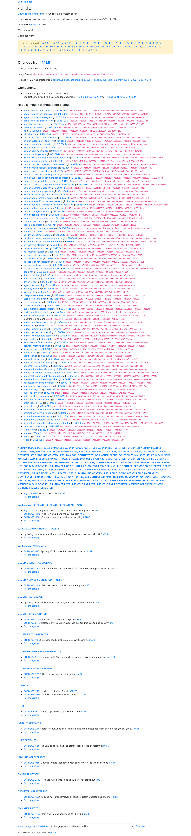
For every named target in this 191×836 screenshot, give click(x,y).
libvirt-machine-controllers (37, 312)
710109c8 (59, 261)
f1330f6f (54, 298)
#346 (78, 619)
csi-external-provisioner (36, 248)
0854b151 (59, 315)
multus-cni (29, 325)
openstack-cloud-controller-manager (43, 376)
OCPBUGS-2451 (31, 691)
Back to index (25, 1)
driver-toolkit (30, 281)
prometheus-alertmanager (37, 409)
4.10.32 (70, 46)
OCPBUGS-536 (31, 517)
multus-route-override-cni (37, 332)
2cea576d (53, 251)
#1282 (87, 813)
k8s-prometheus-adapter (36, 295)
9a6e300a (62, 114)
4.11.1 (156, 46)
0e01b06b (58, 161)
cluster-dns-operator (32, 613)
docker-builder (31, 275)
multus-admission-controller (38, 322)
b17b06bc (61, 117)
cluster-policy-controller (36, 208)
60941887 (62, 386)
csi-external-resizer (33, 251)
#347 (113, 622)
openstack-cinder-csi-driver (38, 369)
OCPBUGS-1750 (31, 813)
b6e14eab (61, 312)
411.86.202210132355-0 (118, 96)
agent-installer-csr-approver (38, 114)
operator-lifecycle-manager (38, 386)
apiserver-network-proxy (36, 124)
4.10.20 (80, 43)
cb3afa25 (63, 412)
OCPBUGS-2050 (32, 619)
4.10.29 (37, 46)
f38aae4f (62, 322)
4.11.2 (25, 50)
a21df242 (78, 157)
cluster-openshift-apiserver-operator (42, 201)
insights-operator (29, 723)
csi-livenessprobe (32, 258)
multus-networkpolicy (35, 329)
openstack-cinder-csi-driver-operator (43, 372)
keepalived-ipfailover (34, 298)
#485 (116, 796)
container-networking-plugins (39, 228)
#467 (79, 674)
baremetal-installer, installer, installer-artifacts (50, 504)
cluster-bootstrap (32, 147)
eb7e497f (67, 379)
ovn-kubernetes (28, 808)
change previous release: (66, 826)
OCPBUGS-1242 (32, 513)
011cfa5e (37, 433)
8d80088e (46, 355)
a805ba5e (51, 302)
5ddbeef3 (71, 201)
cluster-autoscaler (31, 596)
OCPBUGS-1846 (32, 585)
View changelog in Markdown (33, 826)
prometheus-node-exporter (38, 416)
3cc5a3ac (44, 325)
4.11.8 (83, 50)
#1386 (111, 657)
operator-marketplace (32, 791)
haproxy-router (31, 288)
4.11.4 (44, 50)
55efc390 (68, 174)
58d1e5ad (62, 191)
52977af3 (64, 198)
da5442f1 (55, 245)
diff (134, 96)
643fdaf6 (56, 329)
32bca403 (46, 339)
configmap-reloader (34, 221)
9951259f (65, 335)
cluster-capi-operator (34, 154)
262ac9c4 (35, 130)
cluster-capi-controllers (35, 150)
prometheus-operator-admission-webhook (46, 423)
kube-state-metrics (33, 305)
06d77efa (55, 154)
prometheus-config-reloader (38, 412)
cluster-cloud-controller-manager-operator (46, 157)
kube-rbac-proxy (32, 302)
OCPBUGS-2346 (32, 728)
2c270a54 (61, 144)
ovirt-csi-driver (31, 392)
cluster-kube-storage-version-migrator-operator (49, 184)
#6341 (83, 513)
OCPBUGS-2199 (31, 657)
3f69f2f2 (60, 234)
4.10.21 (91, 43)
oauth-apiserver (28, 774)
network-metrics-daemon (36, 345)
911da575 (64, 362)
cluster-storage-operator (36, 211)
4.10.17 (58, 43)
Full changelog (31, 496)
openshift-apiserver (33, 359)
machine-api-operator (31, 757)
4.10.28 (26, 46)
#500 (117, 568)
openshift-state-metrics (36, 365)
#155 (83, 711)
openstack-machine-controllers (39, 382)
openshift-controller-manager (39, 362)
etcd (21, 706)
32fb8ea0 (59, 295)
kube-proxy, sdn (28, 740)
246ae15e (62, 369)
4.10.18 (69, 43)
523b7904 (60, 332)
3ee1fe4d (60, 187)
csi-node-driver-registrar (36, 261)
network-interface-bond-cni (38, 342)
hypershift (28, 292)
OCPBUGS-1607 (31, 640)
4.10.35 (103, 46)
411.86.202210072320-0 (89, 96)
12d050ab (84, 184)
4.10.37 (125, 46)
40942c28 (62, 416)
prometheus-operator (34, 419)
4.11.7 (73, 50)
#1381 (63, 493)
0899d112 (54, 426)
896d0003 (53, 305)
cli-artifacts (29, 134)
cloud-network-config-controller (40, 579)
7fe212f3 (41, 231)
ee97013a (66, 382)
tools (26, 439)
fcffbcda (61, 140)
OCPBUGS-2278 (32, 568)
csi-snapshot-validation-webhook (41, 268)
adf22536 (59, 194)
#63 (88, 585)
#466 (106, 745)
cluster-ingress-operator (36, 171)
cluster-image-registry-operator (40, 167)
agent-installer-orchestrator (38, 120)
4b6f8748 (53, 359)
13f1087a (58, 171)
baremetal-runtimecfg (32, 545)
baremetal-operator (33, 127)
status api (35, 24)
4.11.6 (63, 50)
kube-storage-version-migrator (39, 308)
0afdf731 (58, 255)
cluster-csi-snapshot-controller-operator (44, 164)
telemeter (28, 429)
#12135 (82, 694)
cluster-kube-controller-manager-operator (45, 177)
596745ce (66, 308)
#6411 (98, 510)
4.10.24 (124, 43)
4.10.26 (147, 43)
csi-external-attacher (34, 245)
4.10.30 (48, 46)
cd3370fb (49, 392)
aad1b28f (46, 352)
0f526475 (60, 110)
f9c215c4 (57, 150)
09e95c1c (48, 275)
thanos (27, 436)
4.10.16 (47, 43)
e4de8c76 (59, 211)
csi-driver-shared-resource (37, 234)
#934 (92, 640)
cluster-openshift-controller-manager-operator (48, 204)
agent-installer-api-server (36, 110)
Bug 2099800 (30, 493)
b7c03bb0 (54, 221)
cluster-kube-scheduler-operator (40, 181)
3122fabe (53, 127)
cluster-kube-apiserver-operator (39, 651)
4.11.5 (54, 50)
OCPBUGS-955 (31, 762)
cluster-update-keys (34, 214)
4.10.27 (158, 43)
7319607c (51, 258)
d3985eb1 (71, 238)
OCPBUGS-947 (31, 711)
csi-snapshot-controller (35, 265)
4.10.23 (113, 43)
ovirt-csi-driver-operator (36, 396)
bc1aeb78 (59, 218)
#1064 (112, 762)
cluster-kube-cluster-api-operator (41, 174)
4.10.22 (102, 43)
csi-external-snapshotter (36, 255)
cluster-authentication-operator (40, 137)
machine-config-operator (36, 315)
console (23, 685)
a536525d (82, 204)
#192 (89, 551)
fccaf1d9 (50, 285)
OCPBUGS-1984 (32, 694)
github (53, 832)
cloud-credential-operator (35, 562)
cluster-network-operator (36, 194)
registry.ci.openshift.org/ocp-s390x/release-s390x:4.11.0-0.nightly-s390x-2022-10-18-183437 (102, 79)
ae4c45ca (72, 372)
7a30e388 (59, 396)
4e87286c (48, 349)
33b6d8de (49, 278)
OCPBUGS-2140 (31, 779)
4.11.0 (146, 46)
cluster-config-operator (35, 161)
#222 (99, 602)
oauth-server (30, 355)
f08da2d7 (40, 436)
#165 (105, 534)
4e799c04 (47, 281)
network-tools (30, 349)
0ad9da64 (64, 228)
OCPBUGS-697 (31, 796)
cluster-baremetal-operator (37, 144)
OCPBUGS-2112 (31, 622)
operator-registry (32, 389)
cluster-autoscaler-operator (38, 140)
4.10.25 (136, 43)
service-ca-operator (34, 426)
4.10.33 (81, 46)
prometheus (29, 406)
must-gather (29, 339)
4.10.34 (92, 46)
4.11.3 (34, 50)
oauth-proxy (30, 352)
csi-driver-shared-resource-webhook (43, 241)
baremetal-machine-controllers (38, 528)
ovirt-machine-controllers (37, 399)
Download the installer (30, 13)
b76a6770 (62, 342)
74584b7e (77, 177)
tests (26, 433)
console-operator (32, 224)
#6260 (86, 517)
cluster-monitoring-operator (38, 191)
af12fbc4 (51, 402)
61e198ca (59, 124)
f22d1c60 (51, 147)
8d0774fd (75, 164)
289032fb (54, 214)
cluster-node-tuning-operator (39, 198)
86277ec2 (58, 248)
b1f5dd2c (43, 429)
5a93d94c (60, 399)
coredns (27, 231)
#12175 (73, 691)
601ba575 (49, 288)
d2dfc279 (45, 406)
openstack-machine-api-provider (40, 379)
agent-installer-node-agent (37, 117)
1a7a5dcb (58, 365)
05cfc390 (60, 409)
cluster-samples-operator (35, 668)
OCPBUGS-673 (31, 551)
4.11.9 (92, 50)
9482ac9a (60, 345)
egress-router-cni (32, 285)
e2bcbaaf (66, 137)
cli (24, 130)
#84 (99, 779)
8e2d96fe (66, 167)
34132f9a (67, 181)
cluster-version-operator (36, 218)
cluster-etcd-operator (33, 634)
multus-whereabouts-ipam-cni (39, 335)
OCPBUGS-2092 (32, 674)
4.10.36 (114, 46)
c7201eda (58, 208)
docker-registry (31, 278)
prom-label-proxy (32, 402)
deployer (28, 271)
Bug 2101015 (30, 510)
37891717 (51, 224)
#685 (137, 728)
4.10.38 (136, 46)
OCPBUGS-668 (31, 745)
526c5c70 (43, 292)
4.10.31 (59, 46)
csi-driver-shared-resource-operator (42, 238)
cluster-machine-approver (37, 187)
